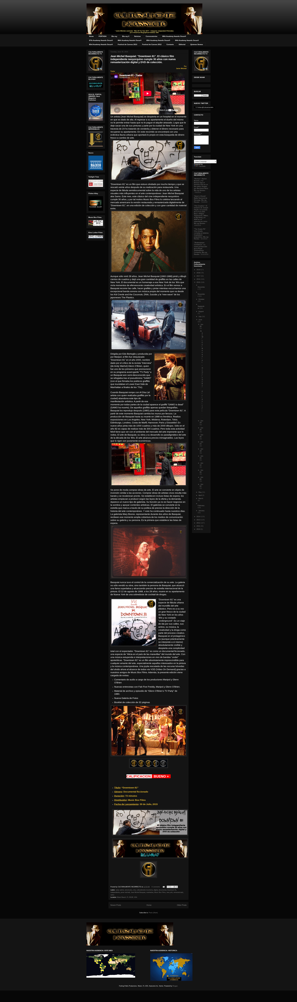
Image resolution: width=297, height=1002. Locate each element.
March (201, 498)
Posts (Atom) (153, 913)
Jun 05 (201, 478)
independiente (115, 892)
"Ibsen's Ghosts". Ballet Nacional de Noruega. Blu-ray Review (200, 199)
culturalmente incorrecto (145, 890)
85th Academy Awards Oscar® (158, 40)
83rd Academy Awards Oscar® (101, 44)
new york (170, 892)
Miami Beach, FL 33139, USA (127, 897)
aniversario (128, 890)
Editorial (182, 44)
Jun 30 (201, 325)
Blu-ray (114, 36)
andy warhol (120, 890)
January (201, 510)
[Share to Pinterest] (177, 887)
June (200, 320)
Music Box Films (160, 892)
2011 (198, 526)
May (200, 492)
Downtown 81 (171, 890)
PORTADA (103, 36)
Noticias (137, 36)
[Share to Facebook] (174, 887)
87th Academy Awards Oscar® (101, 40)
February (201, 505)
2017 (199, 276)
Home (91, 36)
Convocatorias (151, 36)
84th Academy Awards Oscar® (187, 40)
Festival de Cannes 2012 (151, 44)
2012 (199, 523)
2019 (199, 270)
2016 (199, 279)
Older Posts (182, 905)
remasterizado (178, 892)
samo (112, 895)
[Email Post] (163, 887)
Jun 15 (201, 457)
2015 (199, 282)
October (201, 299)
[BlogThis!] (170, 887)
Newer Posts (115, 905)
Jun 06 (201, 471)
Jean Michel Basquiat (138, 892)
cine (134, 890)
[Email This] (168, 887)
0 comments (156, 887)
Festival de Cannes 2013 (127, 44)
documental (162, 890)
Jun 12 (201, 464)
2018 (199, 273)
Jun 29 (201, 422)
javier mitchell (125, 892)
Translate (202, 166)
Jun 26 (201, 429)
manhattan (149, 892)
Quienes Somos (196, 44)
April (200, 495)
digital (156, 890)
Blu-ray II (125, 36)
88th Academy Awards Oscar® (174, 36)
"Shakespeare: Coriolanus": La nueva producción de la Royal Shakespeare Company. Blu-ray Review (200, 248)
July (200, 316)
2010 (199, 529)
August (201, 311)
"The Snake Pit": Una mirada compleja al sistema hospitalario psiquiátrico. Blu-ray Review (201, 234)
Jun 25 (201, 436)
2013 (199, 520)
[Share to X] (172, 887)
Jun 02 (201, 485)
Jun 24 (201, 443)
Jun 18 (201, 450)
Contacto (170, 44)
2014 (199, 516)
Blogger (175, 986)
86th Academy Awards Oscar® (129, 40)
